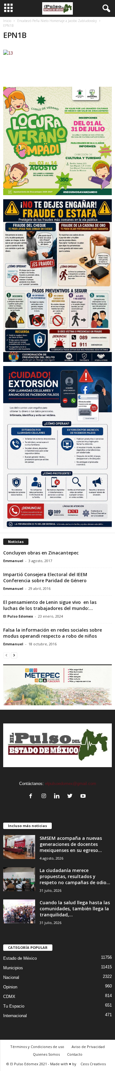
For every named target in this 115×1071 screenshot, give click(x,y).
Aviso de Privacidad (88, 1046)
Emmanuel (13, 560)
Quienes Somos (46, 1054)
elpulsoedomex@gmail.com (70, 783)
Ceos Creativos (93, 1063)
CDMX (9, 996)
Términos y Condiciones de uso (37, 1046)
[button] (105, 9)
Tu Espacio (13, 1006)
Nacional (11, 977)
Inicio (7, 20)
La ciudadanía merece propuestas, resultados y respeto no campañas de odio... (75, 876)
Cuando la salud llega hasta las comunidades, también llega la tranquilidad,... (75, 908)
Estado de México (20, 958)
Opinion (10, 987)
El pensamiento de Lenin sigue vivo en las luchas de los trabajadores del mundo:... (49, 605)
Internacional (15, 1015)
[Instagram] (45, 796)
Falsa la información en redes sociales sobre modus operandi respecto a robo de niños (52, 633)
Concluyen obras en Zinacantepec (41, 553)
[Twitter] (71, 796)
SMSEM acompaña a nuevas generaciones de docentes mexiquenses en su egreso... (71, 844)
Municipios (13, 967)
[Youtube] (84, 796)
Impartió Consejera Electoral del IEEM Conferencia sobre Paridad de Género (45, 577)
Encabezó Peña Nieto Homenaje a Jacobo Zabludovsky (57, 20)
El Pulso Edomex (18, 616)
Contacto (74, 1054)
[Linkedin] (58, 796)
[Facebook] (32, 796)
